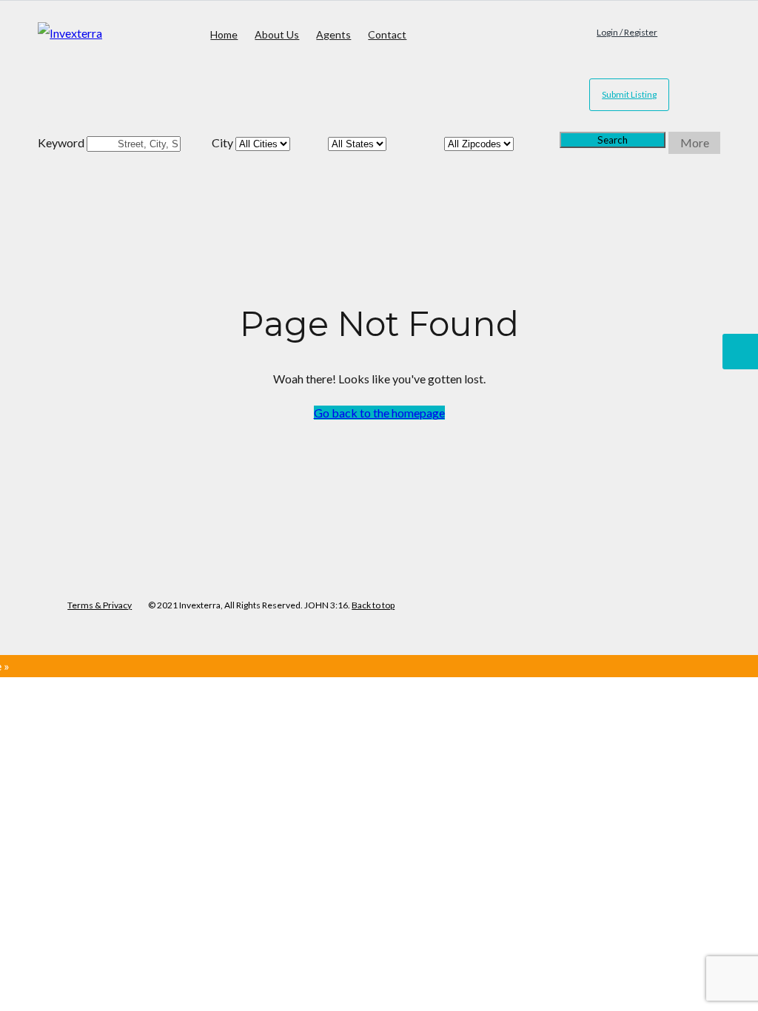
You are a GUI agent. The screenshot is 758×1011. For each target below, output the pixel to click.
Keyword (61, 142)
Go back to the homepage (379, 413)
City (222, 142)
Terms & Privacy (99, 605)
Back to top (373, 605)
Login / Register (627, 32)
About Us (277, 34)
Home (224, 34)
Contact (387, 34)
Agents (333, 34)
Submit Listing (629, 94)
